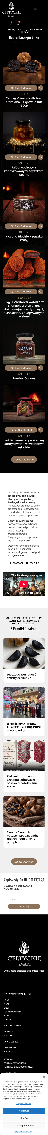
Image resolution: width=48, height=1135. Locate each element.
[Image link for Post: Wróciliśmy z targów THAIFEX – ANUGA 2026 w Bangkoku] (24, 702)
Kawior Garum (24, 378)
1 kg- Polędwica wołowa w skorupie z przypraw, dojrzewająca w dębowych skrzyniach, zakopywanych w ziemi (24, 309)
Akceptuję (24, 1111)
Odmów (24, 1118)
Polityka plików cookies (23, 1132)
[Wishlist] (40, 88)
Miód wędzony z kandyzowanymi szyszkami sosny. (24, 171)
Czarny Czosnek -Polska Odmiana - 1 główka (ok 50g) (24, 102)
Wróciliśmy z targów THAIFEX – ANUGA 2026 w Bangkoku (24, 727)
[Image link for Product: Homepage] (24, 63)
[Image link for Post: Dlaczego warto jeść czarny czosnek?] (24, 653)
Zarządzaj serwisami (23, 1104)
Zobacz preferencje (24, 1125)
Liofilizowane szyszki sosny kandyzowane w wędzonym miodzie (24, 444)
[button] (44, 1076)
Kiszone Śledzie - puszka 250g (24, 238)
